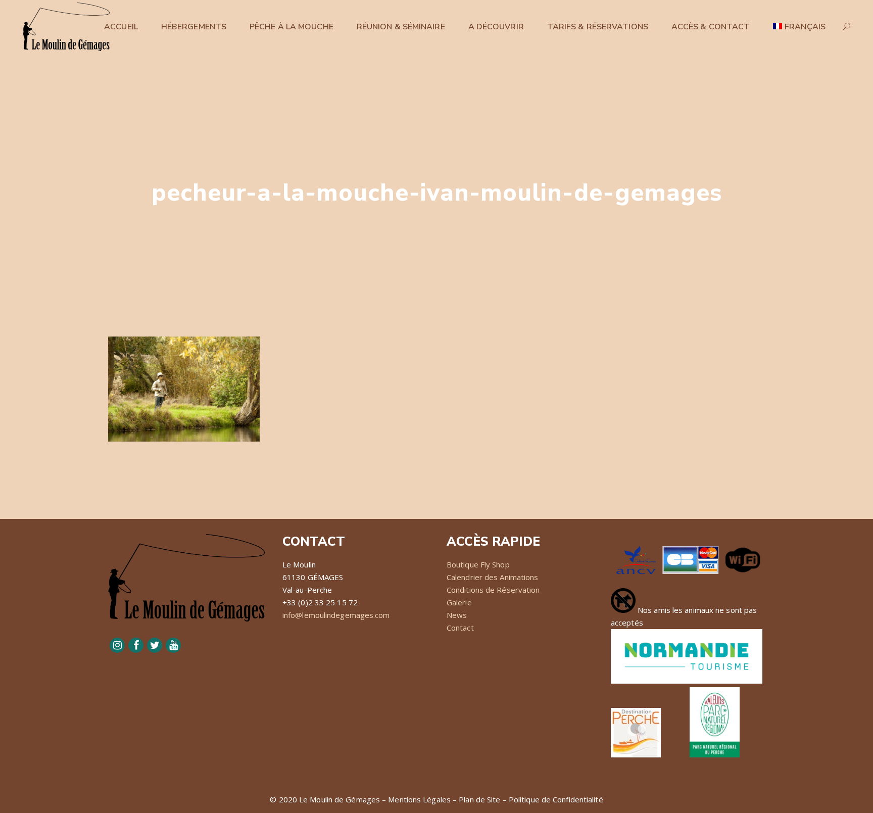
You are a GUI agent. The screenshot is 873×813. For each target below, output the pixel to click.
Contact (460, 628)
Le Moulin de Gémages (339, 799)
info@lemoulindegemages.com (336, 615)
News (457, 615)
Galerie (459, 602)
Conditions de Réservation (493, 590)
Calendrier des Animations (493, 577)
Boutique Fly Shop (478, 564)
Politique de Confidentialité (556, 799)
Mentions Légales (419, 799)
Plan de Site (479, 799)
